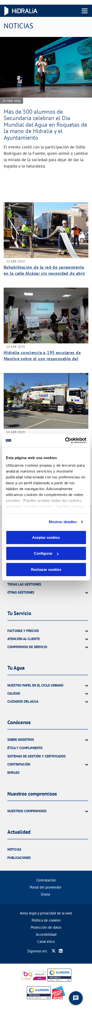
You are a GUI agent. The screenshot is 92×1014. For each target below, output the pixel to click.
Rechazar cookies (46, 569)
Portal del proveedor (45, 887)
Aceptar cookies (46, 537)
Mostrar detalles (63, 522)
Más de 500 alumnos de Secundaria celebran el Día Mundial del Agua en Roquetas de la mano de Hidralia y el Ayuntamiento (45, 124)
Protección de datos (46, 927)
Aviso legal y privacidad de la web (46, 913)
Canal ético (46, 941)
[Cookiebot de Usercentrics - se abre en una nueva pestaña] (65, 440)
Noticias (14, 849)
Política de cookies (46, 920)
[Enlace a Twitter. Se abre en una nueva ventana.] (53, 951)
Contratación (46, 880)
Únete (45, 894)
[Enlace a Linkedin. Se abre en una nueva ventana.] (61, 951)
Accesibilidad (46, 934)
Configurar (43, 553)
